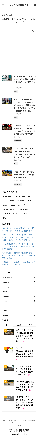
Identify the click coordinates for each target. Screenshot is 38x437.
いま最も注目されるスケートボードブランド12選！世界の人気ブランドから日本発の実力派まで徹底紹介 (19, 246)
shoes (12, 201)
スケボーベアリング (9, 209)
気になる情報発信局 (19, 5)
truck (5, 205)
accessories (7, 196)
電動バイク (6, 218)
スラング (24, 214)
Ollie (4, 201)
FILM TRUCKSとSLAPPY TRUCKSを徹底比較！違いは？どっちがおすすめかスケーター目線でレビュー (18, 255)
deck (29, 196)
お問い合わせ (22, 420)
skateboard (31, 420)
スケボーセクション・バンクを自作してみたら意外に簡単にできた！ (24, 370)
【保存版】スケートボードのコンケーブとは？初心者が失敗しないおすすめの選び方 (24, 402)
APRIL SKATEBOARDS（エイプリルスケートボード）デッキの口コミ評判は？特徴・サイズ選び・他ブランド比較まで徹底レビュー (25, 105)
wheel (22, 423)
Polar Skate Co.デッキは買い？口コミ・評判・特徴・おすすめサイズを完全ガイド (18, 229)
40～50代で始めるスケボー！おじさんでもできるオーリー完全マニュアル (25, 385)
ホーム (5, 420)
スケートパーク (23, 209)
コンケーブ (21, 205)
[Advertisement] (19, 53)
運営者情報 (12, 420)
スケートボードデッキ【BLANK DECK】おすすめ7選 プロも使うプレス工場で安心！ (25, 335)
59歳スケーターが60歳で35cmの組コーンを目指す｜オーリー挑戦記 (25, 174)
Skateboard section (24, 201)
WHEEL (12, 205)
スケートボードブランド (10, 214)
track (17, 423)
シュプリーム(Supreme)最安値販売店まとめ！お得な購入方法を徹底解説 (24, 352)
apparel (19, 425)
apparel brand (20, 196)
